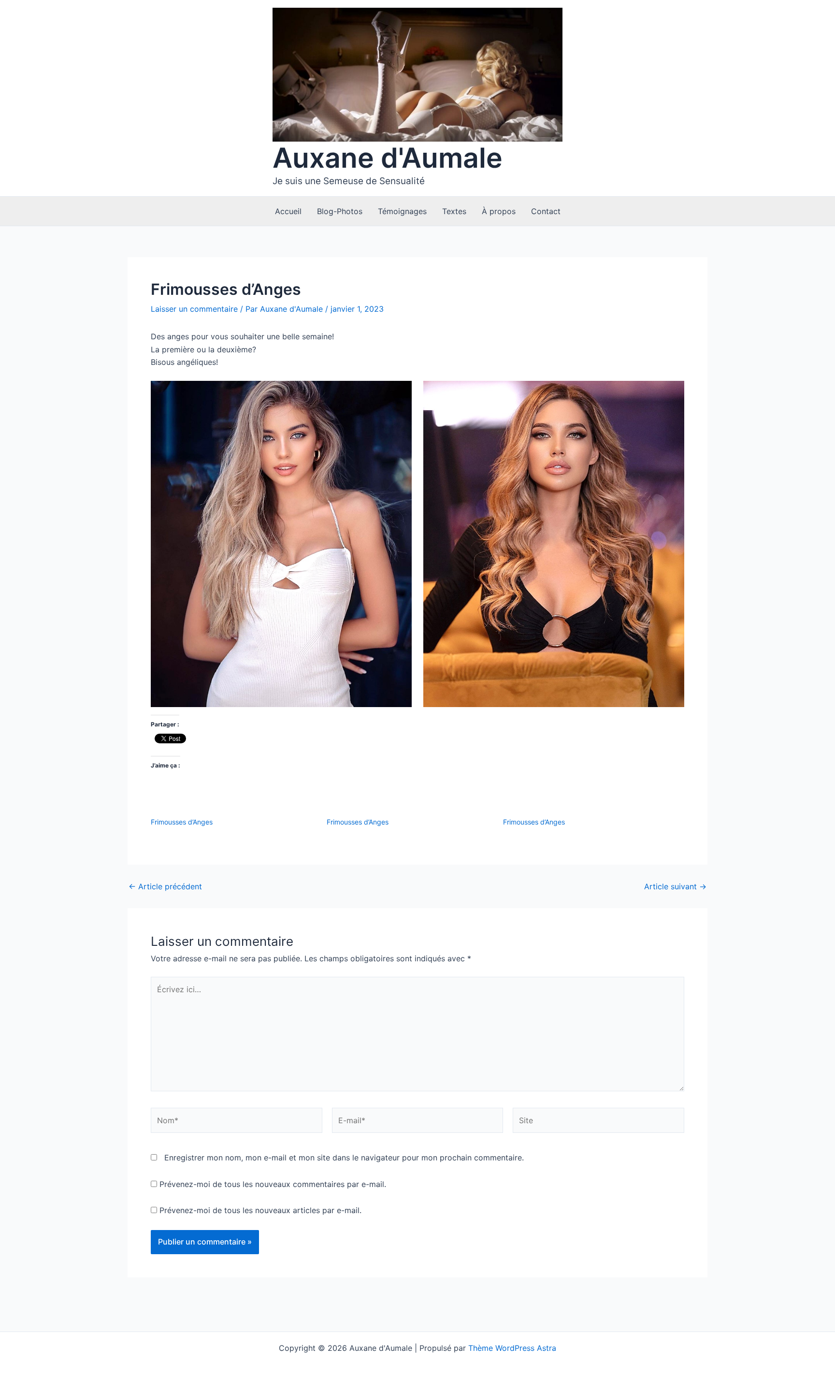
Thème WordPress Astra (512, 1348)
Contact (546, 211)
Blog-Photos (339, 211)
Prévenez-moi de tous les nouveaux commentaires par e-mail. (272, 1184)
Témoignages (402, 211)
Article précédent (165, 886)
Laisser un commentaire (194, 309)
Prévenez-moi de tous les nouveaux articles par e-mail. (260, 1210)
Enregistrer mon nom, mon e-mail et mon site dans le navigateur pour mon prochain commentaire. (344, 1157)
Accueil (288, 211)
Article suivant (675, 886)
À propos (499, 211)
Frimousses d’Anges (182, 822)
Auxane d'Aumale (388, 157)
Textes (454, 211)
